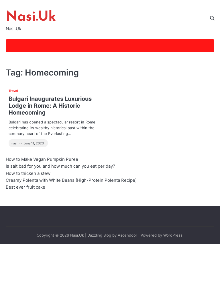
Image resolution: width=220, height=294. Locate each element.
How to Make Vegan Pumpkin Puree (42, 159)
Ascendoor (127, 235)
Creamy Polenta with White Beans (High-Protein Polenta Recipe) (71, 180)
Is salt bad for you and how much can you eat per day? (60, 166)
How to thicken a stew (28, 173)
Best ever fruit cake (25, 187)
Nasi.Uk (31, 17)
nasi (14, 143)
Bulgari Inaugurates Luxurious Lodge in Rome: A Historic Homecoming (50, 105)
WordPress (172, 235)
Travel (13, 91)
